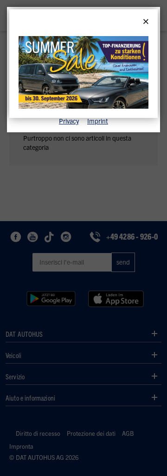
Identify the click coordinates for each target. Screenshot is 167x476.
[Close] (146, 22)
